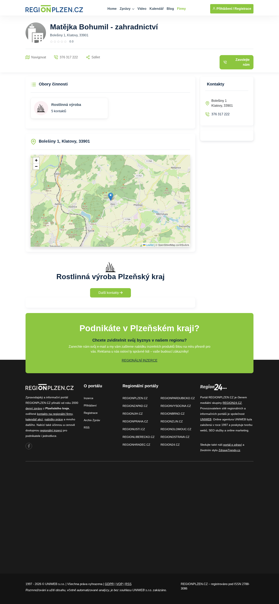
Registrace (242, 8)
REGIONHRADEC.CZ (136, 444)
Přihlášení (90, 405)
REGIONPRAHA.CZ (135, 421)
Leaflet (149, 244)
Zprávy (125, 8)
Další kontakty (109, 292)
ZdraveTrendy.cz (229, 450)
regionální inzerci (51, 430)
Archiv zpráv (92, 420)
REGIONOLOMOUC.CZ (176, 429)
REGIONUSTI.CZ (134, 429)
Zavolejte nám (242, 62)
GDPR (109, 584)
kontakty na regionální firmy (55, 413)
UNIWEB (205, 419)
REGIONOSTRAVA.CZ (175, 437)
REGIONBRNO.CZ (173, 413)
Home (112, 8)
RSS (86, 427)
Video (141, 8)
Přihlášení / (225, 8)
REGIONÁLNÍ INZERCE (139, 360)
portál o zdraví (232, 444)
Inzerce (88, 398)
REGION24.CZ (170, 444)
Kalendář (157, 8)
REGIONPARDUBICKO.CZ (178, 398)
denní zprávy (34, 408)
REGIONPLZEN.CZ (135, 398)
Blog (170, 8)
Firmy (181, 8)
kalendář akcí (34, 419)
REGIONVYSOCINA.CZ (176, 405)
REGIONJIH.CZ (133, 413)
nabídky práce (54, 419)
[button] (110, 196)
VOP (119, 584)
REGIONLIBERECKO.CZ (139, 437)
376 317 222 (220, 114)
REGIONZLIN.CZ (172, 421)
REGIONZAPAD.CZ (135, 405)
